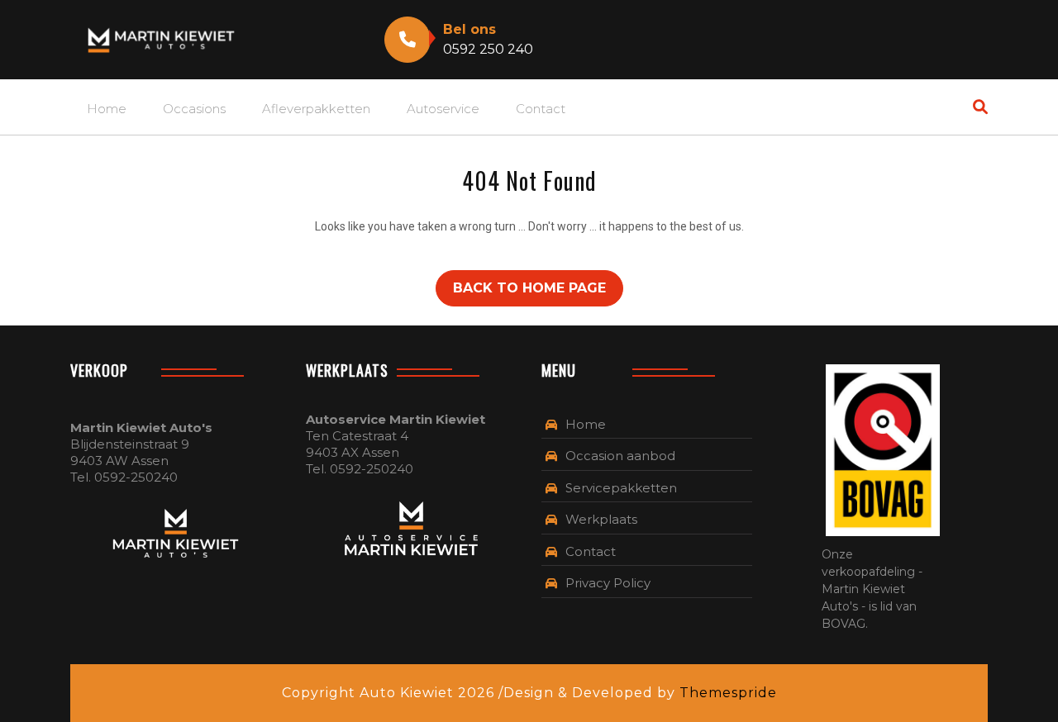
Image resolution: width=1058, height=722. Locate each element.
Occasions (194, 109)
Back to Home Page (529, 288)
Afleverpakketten (316, 109)
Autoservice (443, 109)
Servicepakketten (621, 488)
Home (106, 109)
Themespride (726, 693)
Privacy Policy (608, 583)
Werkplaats (601, 519)
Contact (540, 109)
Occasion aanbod (620, 455)
